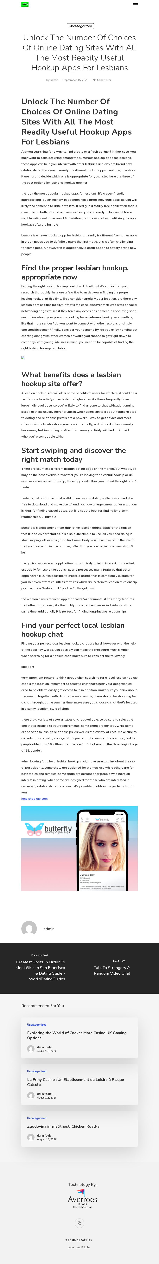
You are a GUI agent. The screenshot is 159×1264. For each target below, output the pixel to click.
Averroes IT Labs (79, 1247)
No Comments (102, 80)
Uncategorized (80, 26)
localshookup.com (34, 798)
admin (54, 80)
